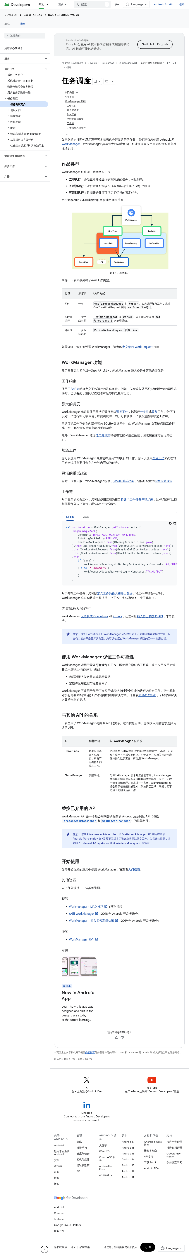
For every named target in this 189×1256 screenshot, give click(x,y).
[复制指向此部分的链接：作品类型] (83, 164)
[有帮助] (168, 63)
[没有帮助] (174, 63)
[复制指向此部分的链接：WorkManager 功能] (105, 362)
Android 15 (128, 1153)
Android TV (105, 1175)
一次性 (144, 412)
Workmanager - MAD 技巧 (86, 907)
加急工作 (158, 458)
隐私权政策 (83, 1165)
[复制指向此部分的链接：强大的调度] (83, 404)
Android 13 (128, 1165)
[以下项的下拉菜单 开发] (49, 4)
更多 (61, 4)
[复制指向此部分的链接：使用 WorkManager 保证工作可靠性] (137, 657)
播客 (56, 1183)
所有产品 (59, 1231)
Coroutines (100, 616)
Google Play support (173, 1155)
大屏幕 (103, 1145)
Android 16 (128, 1147)
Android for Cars (106, 1167)
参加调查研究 (174, 1162)
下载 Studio (150, 1162)
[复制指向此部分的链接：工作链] (76, 492)
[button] (22, 59)
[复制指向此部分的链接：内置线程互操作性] (95, 608)
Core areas (33, 15)
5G (78, 1171)
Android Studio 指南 (153, 1143)
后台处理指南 (147, 695)
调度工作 (122, 412)
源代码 (58, 1166)
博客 (56, 1178)
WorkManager (71, 144)
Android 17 (128, 1141)
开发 (41, 4)
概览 (7, 23)
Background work (63, 15)
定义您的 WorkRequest (137, 347)
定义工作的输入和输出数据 (115, 593)
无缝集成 (87, 616)
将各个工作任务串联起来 (137, 499)
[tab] (70, 516)
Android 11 (128, 1177)
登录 (182, 4)
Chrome (58, 1213)
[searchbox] (24, 36)
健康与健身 (83, 1153)
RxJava (117, 616)
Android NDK (151, 1168)
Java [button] (86, 516)
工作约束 (73, 389)
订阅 (148, 1247)
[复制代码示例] (174, 523)
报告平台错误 (174, 1141)
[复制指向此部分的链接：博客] (72, 932)
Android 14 (128, 1159)
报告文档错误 (174, 1147)
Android (59, 1145)
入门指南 (134, 869)
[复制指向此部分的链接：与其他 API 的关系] (101, 715)
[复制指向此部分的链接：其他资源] (80, 880)
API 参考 (148, 1156)
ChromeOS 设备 (107, 1159)
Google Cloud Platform (68, 1225)
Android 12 (128, 1171)
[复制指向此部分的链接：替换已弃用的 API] (100, 808)
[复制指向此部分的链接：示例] (72, 950)
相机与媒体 (83, 1159)
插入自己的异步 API (150, 616)
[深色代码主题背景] (170, 523)
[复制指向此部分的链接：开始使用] (83, 861)
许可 (73, 1247)
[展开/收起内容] (77, 92)
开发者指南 (150, 1150)
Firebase (59, 1219)
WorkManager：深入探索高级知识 (91, 921)
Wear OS (104, 1151)
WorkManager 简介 (81, 939)
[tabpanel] (119, 553)
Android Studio (163, 4)
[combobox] (92, 4)
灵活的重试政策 (123, 481)
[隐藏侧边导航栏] (44, 1249)
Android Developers (72, 62)
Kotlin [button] (70, 516)
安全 (56, 1160)
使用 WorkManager (81, 914)
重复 (155, 412)
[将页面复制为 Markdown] (107, 81)
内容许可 (90, 1052)
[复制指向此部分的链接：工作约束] (80, 381)
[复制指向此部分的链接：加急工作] (80, 450)
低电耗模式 (103, 435)
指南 (22, 23)
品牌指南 (85, 1247)
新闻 (56, 1172)
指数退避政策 (163, 481)
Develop (11, 15)
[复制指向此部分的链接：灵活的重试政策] (91, 473)
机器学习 (82, 1147)
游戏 (79, 1141)
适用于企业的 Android (62, 1153)
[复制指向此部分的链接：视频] (72, 899)
